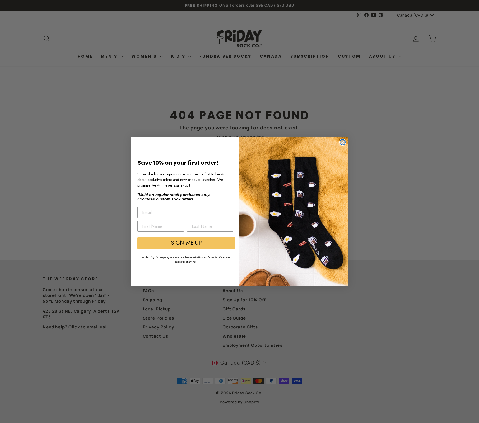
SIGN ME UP (186, 243)
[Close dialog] (342, 142)
